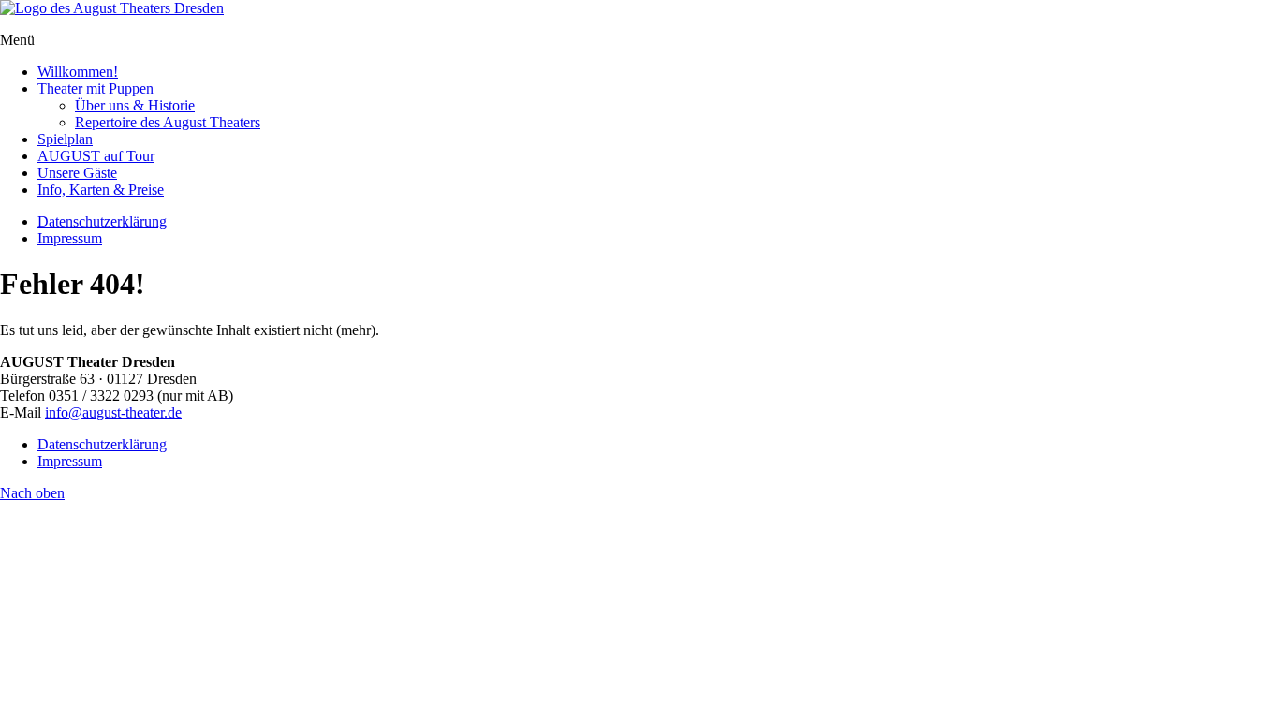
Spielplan (65, 139)
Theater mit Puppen (95, 88)
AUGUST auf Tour (95, 156)
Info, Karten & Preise (100, 190)
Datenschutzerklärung (102, 221)
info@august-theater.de (113, 412)
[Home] (112, 8)
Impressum (69, 238)
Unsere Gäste (77, 173)
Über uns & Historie (135, 105)
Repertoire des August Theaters (167, 122)
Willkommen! (77, 72)
